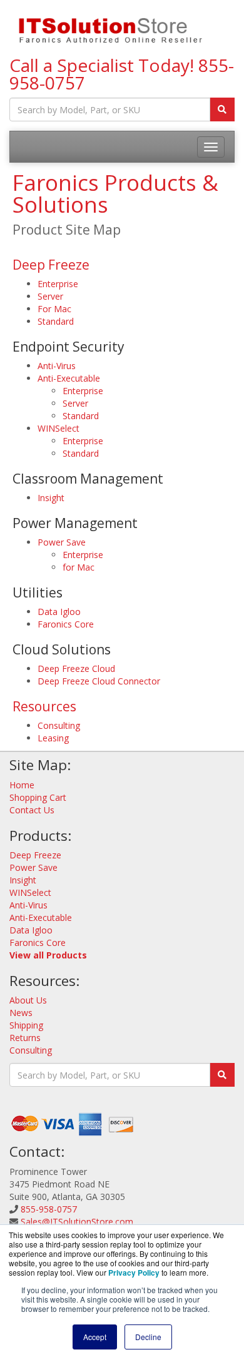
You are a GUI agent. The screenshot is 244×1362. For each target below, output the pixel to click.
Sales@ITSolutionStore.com (77, 1221)
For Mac (54, 309)
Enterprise (58, 284)
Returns (25, 1038)
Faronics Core (66, 624)
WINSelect (58, 428)
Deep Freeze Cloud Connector (99, 681)
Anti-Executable (69, 378)
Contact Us (31, 810)
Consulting (59, 725)
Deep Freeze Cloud (76, 668)
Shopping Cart (37, 797)
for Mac (78, 567)
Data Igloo (59, 611)
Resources (44, 706)
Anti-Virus (57, 366)
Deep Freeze (51, 264)
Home (21, 785)
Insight (51, 498)
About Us (28, 1000)
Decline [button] (148, 1336)
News (21, 1013)
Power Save (62, 542)
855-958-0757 (49, 1209)
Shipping (26, 1025)
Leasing (53, 738)
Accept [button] (94, 1336)
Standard (56, 321)
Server (50, 296)
